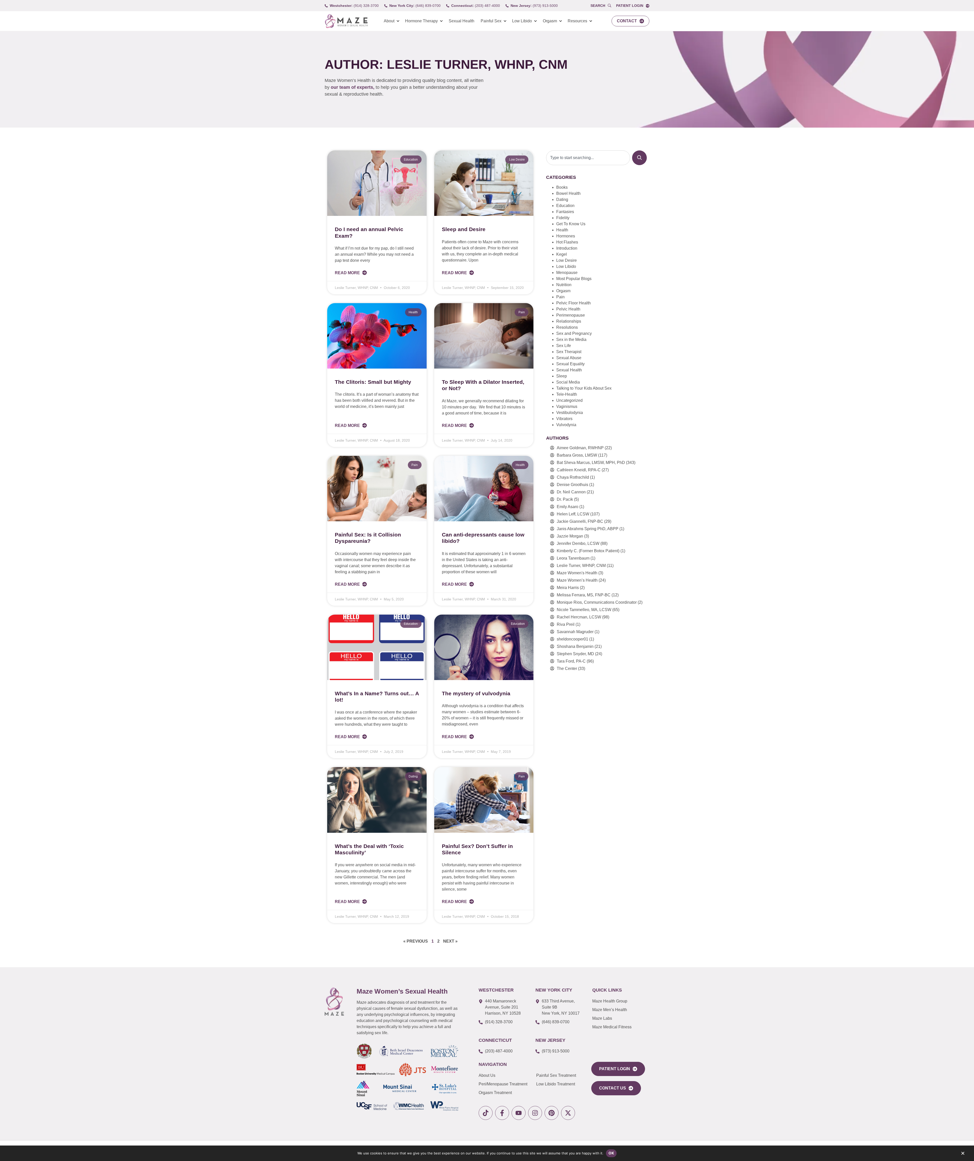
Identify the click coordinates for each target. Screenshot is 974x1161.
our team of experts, (353, 87)
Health (562, 230)
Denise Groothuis (572, 484)
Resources (577, 21)
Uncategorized (569, 400)
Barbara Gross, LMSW (577, 455)
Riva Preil (566, 624)
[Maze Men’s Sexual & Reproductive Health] (334, 1001)
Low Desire (566, 260)
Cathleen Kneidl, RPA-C (579, 470)
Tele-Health (566, 394)
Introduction (566, 248)
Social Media (568, 382)
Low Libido (522, 21)
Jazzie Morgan (570, 536)
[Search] (639, 157)
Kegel (561, 254)
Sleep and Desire (463, 229)
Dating (562, 199)
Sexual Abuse (568, 358)
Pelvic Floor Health (573, 303)
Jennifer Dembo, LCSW (578, 543)
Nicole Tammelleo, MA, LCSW (584, 610)
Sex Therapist (568, 352)
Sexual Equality (570, 364)
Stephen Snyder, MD (575, 654)
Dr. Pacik (565, 499)
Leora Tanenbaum (573, 558)
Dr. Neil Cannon (571, 492)
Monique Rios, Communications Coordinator (597, 602)
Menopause (567, 272)
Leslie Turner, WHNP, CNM (581, 565)
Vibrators (564, 419)
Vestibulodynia (569, 412)
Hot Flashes (567, 242)
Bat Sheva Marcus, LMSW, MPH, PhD (591, 462)
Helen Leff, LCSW (573, 514)
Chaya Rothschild (573, 477)
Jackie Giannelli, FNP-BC (580, 521)
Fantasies (565, 212)
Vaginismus (566, 406)
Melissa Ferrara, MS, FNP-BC (584, 595)
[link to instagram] (535, 1113)
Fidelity (562, 218)
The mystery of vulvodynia (476, 693)
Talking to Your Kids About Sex (584, 388)
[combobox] (588, 157)
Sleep (561, 376)
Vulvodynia (566, 425)
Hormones (565, 236)
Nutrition (563, 285)
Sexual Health (461, 21)
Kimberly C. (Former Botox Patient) (588, 551)
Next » (450, 941)
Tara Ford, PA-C (571, 661)
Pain (560, 297)
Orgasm (550, 21)
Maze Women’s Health (577, 580)
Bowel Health (568, 193)
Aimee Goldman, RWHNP (580, 448)
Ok (611, 1153)
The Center (567, 668)
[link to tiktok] (486, 1113)
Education (565, 205)
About (389, 21)
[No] (962, 1154)
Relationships (568, 321)
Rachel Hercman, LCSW (579, 617)
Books (562, 187)
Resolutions (567, 327)
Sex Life (563, 345)
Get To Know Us (570, 224)
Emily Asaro (567, 507)
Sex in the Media (571, 339)
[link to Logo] (346, 21)
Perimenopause (570, 315)
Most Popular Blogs (574, 278)
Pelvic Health (568, 309)
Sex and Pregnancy (574, 333)
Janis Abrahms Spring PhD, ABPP (587, 529)
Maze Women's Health (577, 573)
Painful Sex (491, 21)
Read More (348, 273)
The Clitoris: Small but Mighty (373, 382)
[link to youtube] (519, 1113)
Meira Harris (568, 587)
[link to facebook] (502, 1113)
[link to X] (568, 1113)
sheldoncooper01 (572, 639)
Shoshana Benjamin (575, 646)
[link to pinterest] (552, 1113)
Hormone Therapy (421, 21)
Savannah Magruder (575, 632)
